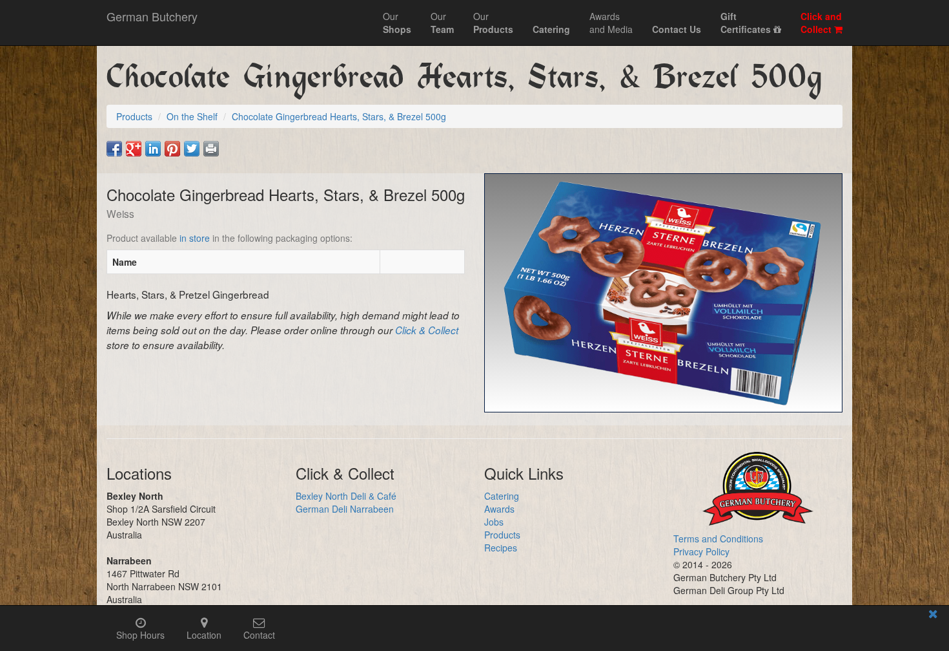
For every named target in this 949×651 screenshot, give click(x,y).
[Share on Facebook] (114, 148)
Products (502, 534)
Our (397, 23)
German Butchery (152, 16)
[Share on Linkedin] (153, 148)
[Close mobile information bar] (933, 615)
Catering (501, 495)
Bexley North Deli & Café (346, 495)
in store (194, 237)
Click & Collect (426, 330)
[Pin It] (172, 148)
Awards (499, 508)
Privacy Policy (701, 551)
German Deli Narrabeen (345, 508)
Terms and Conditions (718, 538)
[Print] (211, 148)
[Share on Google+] (133, 148)
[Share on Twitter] (191, 148)
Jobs (494, 521)
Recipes (500, 547)
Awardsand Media (611, 23)
